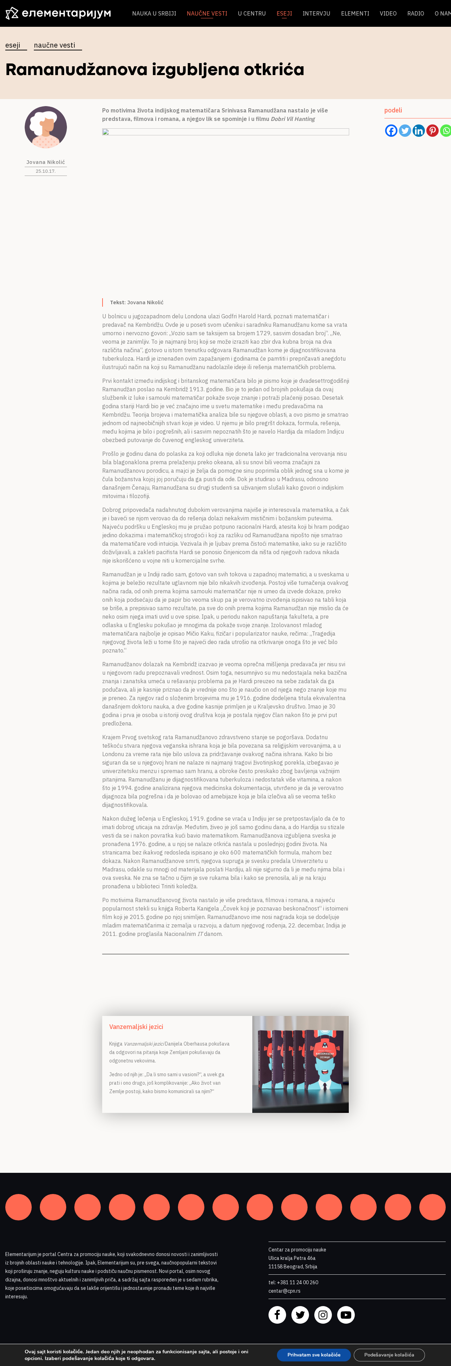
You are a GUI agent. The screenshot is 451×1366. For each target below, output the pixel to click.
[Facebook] (391, 130)
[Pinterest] (432, 130)
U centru (252, 13)
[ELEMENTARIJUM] (63, 13)
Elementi (355, 13)
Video (388, 13)
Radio (415, 13)
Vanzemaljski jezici (136, 1027)
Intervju (316, 13)
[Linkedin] (419, 130)
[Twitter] (405, 130)
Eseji (284, 13)
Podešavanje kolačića (389, 1355)
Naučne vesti (207, 13)
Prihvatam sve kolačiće (314, 1355)
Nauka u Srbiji (154, 13)
